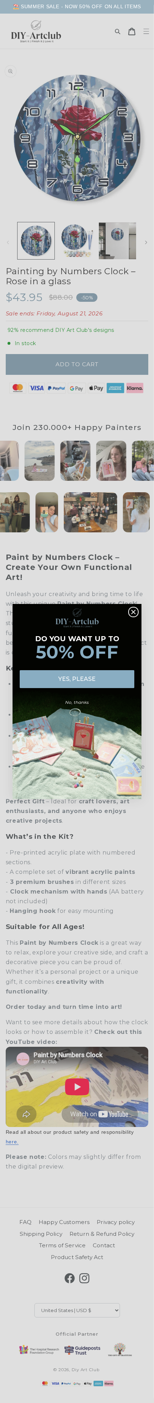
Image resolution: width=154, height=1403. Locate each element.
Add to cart (77, 1395)
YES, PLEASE (77, 679)
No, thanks (77, 702)
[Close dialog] (133, 612)
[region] (77, 7)
